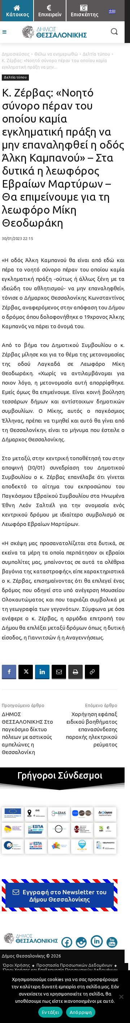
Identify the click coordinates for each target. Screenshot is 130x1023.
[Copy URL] (92, 672)
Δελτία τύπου (96, 54)
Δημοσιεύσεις (16, 54)
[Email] (59, 672)
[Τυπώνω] (75, 672)
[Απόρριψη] (121, 996)
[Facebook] (9, 672)
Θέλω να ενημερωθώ (56, 54)
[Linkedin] (42, 672)
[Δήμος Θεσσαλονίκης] (54, 32)
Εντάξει (50, 1012)
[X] (25, 672)
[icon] (67, 946)
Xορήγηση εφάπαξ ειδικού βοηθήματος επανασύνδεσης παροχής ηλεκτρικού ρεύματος (91, 729)
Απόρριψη (81, 1012)
